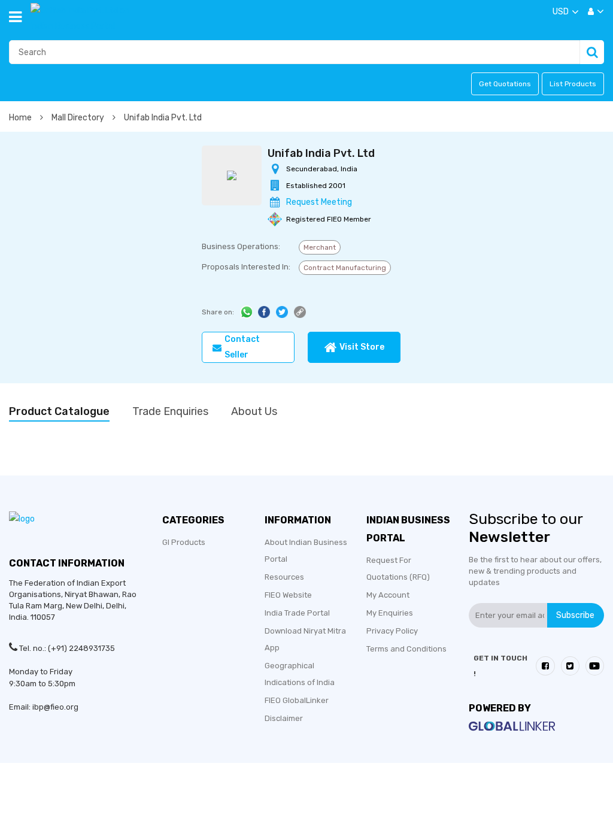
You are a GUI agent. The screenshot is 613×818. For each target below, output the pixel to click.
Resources (284, 576)
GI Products (183, 542)
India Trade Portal (297, 612)
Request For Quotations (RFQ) (398, 568)
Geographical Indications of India (300, 674)
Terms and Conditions (406, 648)
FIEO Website (288, 594)
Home (21, 118)
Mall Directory (78, 118)
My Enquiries (389, 612)
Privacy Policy (392, 630)
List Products (573, 84)
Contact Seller (242, 347)
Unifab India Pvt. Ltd (163, 118)
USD (561, 12)
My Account (387, 594)
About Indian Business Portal (306, 550)
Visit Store (361, 347)
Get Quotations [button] (505, 84)
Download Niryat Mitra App (305, 639)
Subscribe (575, 615)
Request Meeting (319, 202)
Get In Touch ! (500, 666)
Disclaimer (284, 718)
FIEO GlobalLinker (297, 700)
